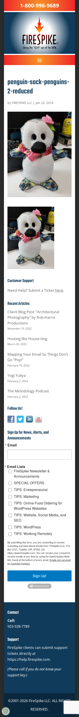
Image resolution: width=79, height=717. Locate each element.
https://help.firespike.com (28, 659)
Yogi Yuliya (16, 375)
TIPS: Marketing (26, 496)
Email (12, 445)
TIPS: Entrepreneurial (31, 489)
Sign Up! (39, 575)
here (59, 290)
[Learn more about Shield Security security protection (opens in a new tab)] (5, 711)
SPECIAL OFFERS (29, 482)
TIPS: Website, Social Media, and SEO (40, 517)
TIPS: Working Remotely (33, 533)
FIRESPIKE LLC (22, 103)
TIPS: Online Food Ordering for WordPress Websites (38, 505)
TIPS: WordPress (27, 527)
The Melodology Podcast (28, 390)
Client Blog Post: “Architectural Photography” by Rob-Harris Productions (33, 317)
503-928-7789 (18, 626)
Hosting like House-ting (27, 338)
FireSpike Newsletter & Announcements (32, 473)
